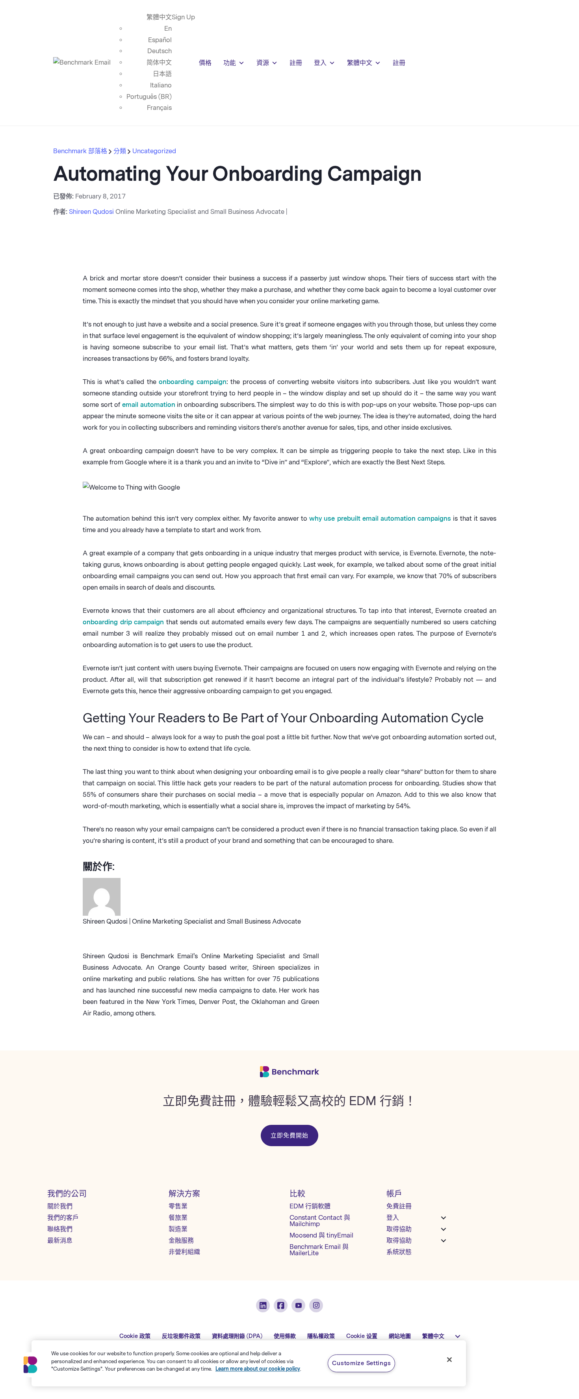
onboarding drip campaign (123, 622)
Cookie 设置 (361, 1336)
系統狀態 (399, 1252)
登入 (320, 63)
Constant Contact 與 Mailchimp (320, 1221)
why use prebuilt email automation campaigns (380, 518)
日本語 (162, 74)
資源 (262, 63)
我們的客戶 (63, 1217)
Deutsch (159, 51)
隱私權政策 (321, 1336)
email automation (148, 404)
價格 (205, 63)
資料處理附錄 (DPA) (237, 1336)
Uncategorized (154, 151)
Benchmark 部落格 (81, 151)
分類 (119, 151)
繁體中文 (159, 17)
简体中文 (159, 62)
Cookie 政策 (134, 1336)
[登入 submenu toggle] (443, 1217)
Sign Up (183, 17)
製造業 (178, 1229)
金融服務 (181, 1240)
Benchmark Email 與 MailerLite (319, 1250)
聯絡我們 (59, 1229)
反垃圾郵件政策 (181, 1336)
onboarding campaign (192, 382)
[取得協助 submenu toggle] (443, 1229)
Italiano (161, 85)
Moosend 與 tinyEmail (321, 1235)
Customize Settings (361, 1363)
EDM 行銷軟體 (310, 1206)
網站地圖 (400, 1336)
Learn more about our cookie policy (257, 1369)
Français (159, 107)
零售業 (178, 1206)
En (168, 28)
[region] (249, 1363)
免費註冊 (399, 1206)
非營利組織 (184, 1252)
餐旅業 (178, 1217)
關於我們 (59, 1206)
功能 (229, 63)
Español (160, 40)
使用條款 (285, 1336)
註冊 (296, 63)
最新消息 (59, 1240)
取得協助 (399, 1229)
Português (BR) (149, 96)
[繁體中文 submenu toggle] (458, 1336)
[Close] (449, 1359)
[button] (30, 1364)
